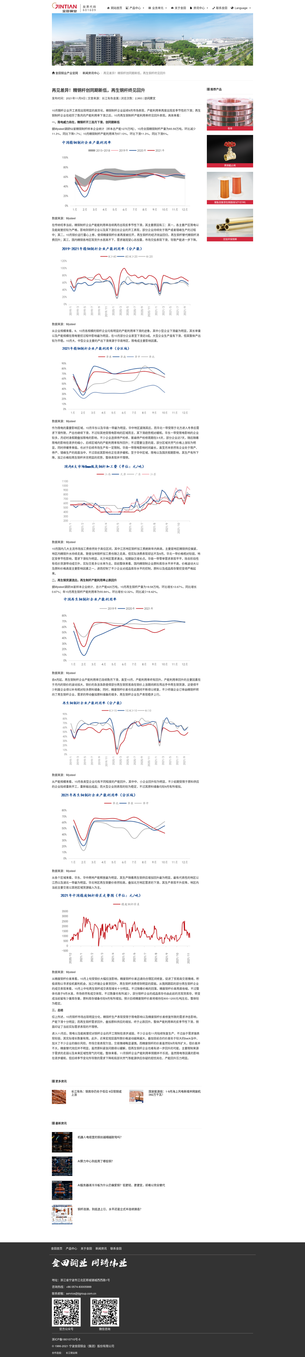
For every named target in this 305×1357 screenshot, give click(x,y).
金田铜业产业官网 (66, 73)
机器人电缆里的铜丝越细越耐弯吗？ (100, 1137)
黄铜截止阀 (230, 165)
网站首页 (116, 8)
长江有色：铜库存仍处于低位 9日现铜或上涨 (96, 1093)
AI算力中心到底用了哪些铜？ (96, 1161)
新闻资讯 (101, 1248)
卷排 (230, 128)
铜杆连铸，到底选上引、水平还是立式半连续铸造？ (110, 1209)
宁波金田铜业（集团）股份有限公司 (91, 1346)
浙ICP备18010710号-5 (66, 1339)
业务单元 (157, 8)
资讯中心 (199, 8)
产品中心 (135, 8)
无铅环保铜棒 (230, 239)
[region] (152, 39)
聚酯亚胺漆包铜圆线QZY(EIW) (230, 202)
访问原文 (150, 98)
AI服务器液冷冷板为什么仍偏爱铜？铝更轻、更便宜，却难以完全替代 (121, 1185)
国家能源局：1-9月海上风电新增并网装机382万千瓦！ (175, 1093)
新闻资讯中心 (91, 73)
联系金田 (221, 8)
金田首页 (56, 1248)
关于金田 (180, 8)
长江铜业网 (71, 1352)
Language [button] (241, 8)
